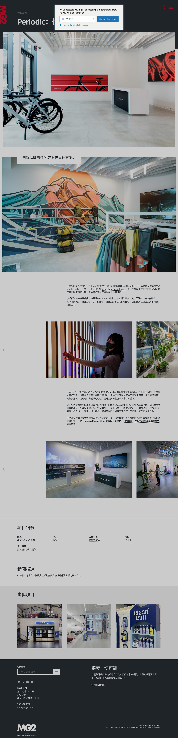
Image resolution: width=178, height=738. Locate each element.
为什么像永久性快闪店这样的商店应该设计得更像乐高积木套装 (50, 575)
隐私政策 (141, 725)
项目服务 (31, 549)
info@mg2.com (25, 707)
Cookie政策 (149, 725)
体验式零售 (94, 540)
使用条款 (157, 725)
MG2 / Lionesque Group (113, 288)
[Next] (174, 350)
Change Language (107, 18)
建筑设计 (21, 549)
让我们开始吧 (97, 684)
